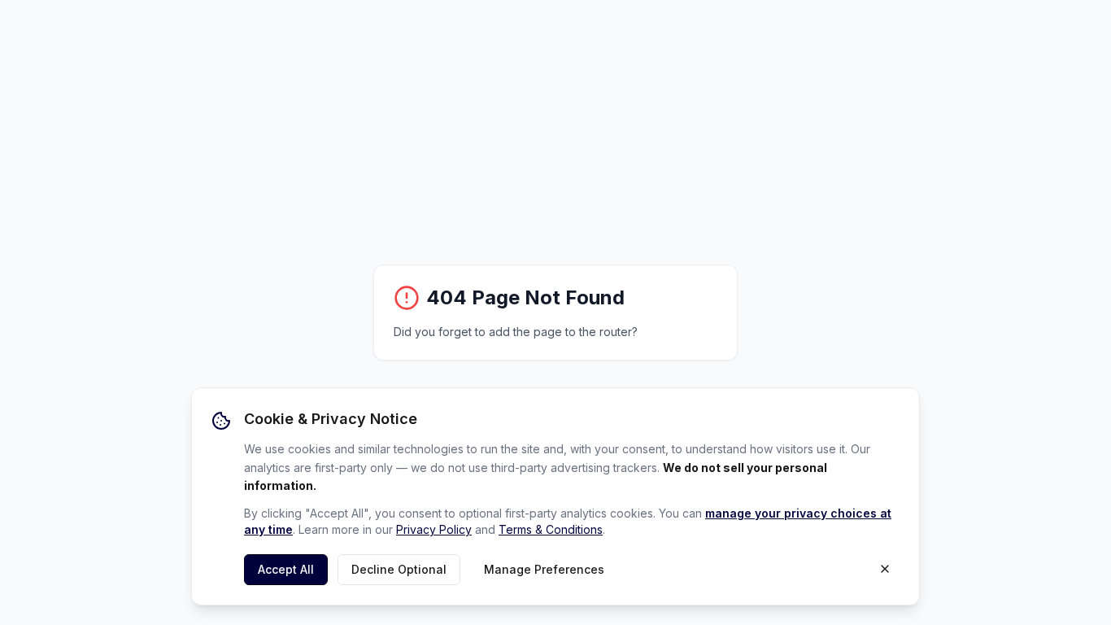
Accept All (286, 569)
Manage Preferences (544, 569)
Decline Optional (399, 569)
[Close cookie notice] (885, 568)
